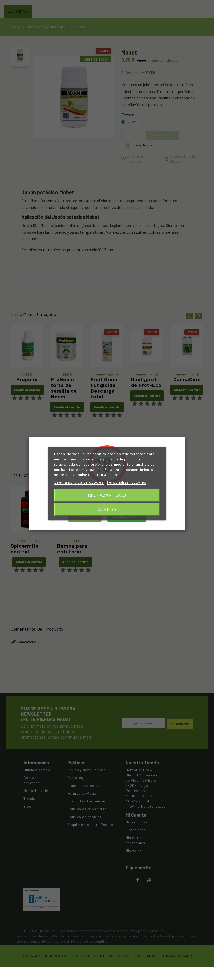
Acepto (107, 509)
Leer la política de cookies (79, 482)
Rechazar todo (107, 495)
